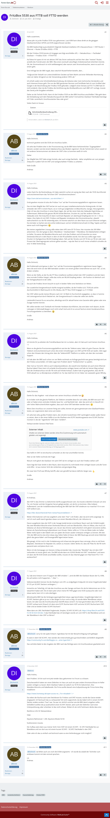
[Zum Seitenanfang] (106, 815)
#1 (106, 32)
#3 (106, 183)
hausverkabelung (28, 795)
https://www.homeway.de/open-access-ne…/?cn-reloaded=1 (49, 693)
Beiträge (7, 56)
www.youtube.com (80, 430)
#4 (106, 258)
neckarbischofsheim (14, 795)
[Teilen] (107, 24)
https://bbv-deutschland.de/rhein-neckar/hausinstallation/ (48, 513)
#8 (106, 571)
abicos (31, 671)
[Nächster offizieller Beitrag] (105, 174)
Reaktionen (8, 158)
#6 (106, 387)
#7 (106, 493)
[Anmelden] (102, 2)
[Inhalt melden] (105, 124)
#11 (105, 747)
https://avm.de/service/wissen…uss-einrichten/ (44, 198)
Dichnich (15, 19)
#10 (105, 666)
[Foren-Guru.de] (8, 3)
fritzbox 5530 (40, 795)
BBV (3, 795)
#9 (106, 629)
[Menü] (107, 3)
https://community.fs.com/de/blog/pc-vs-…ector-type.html (48, 640)
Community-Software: (55, 815)
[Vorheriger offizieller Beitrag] (101, 324)
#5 (106, 334)
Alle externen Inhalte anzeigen (68, 439)
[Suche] (96, 3)
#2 (106, 134)
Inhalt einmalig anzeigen (49, 439)
